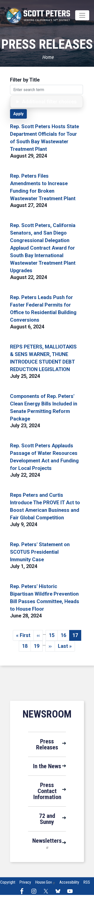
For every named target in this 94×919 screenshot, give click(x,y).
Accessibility (69, 882)
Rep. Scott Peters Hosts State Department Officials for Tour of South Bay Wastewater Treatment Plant (44, 137)
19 (38, 647)
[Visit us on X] (47, 891)
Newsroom (47, 714)
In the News (47, 766)
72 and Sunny (47, 818)
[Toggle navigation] (82, 15)
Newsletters (47, 840)
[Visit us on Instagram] (35, 891)
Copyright (7, 882)
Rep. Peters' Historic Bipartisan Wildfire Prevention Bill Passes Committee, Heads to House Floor (44, 597)
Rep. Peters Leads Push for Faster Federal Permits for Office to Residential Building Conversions (43, 308)
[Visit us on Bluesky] (59, 891)
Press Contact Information (47, 791)
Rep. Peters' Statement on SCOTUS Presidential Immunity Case (40, 551)
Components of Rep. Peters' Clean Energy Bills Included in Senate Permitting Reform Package (43, 407)
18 (26, 647)
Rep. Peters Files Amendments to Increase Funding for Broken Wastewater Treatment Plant (42, 187)
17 (76, 636)
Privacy (25, 882)
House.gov (43, 882)
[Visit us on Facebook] (23, 891)
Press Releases (47, 744)
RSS (86, 882)
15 (53, 636)
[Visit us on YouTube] (71, 891)
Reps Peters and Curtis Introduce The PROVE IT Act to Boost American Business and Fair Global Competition (45, 506)
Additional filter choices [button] (49, 102)
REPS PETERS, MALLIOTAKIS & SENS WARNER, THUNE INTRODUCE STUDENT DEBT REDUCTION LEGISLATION (43, 358)
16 (65, 636)
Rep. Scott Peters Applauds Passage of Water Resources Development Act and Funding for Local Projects (44, 457)
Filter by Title (25, 80)
